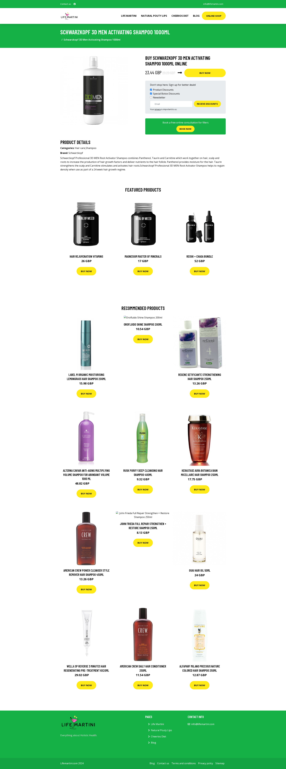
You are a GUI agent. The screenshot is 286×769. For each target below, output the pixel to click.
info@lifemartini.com (213, 4)
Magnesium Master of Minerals (143, 256)
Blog (196, 15)
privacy (158, 109)
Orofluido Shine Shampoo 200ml (143, 324)
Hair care (80, 148)
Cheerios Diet (180, 15)
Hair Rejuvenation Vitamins (86, 256)
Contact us (163, 763)
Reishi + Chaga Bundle (199, 256)
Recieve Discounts (207, 103)
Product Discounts (163, 89)
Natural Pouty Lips (154, 15)
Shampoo (91, 148)
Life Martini (129, 15)
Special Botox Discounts (166, 93)
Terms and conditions (183, 763)
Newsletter (159, 97)
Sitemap (219, 763)
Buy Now (204, 72)
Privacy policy (205, 763)
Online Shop (213, 15)
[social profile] (74, 4)
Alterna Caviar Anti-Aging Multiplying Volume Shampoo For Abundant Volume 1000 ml (86, 475)
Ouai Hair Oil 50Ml (199, 570)
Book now (185, 128)
